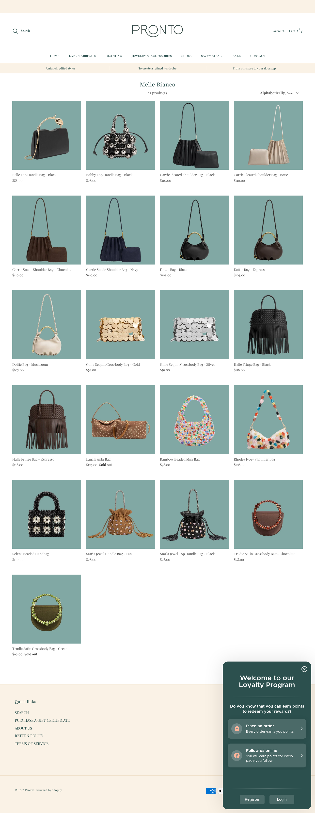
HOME (54, 56)
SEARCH (22, 712)
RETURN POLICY (29, 735)
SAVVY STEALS (212, 56)
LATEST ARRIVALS (82, 56)
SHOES (186, 56)
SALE (237, 56)
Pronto (29, 790)
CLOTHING (114, 56)
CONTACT (257, 56)
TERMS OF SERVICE (31, 743)
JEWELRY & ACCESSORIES (152, 56)
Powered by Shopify (49, 790)
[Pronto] (157, 31)
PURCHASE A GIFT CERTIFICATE (42, 720)
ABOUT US (23, 728)
